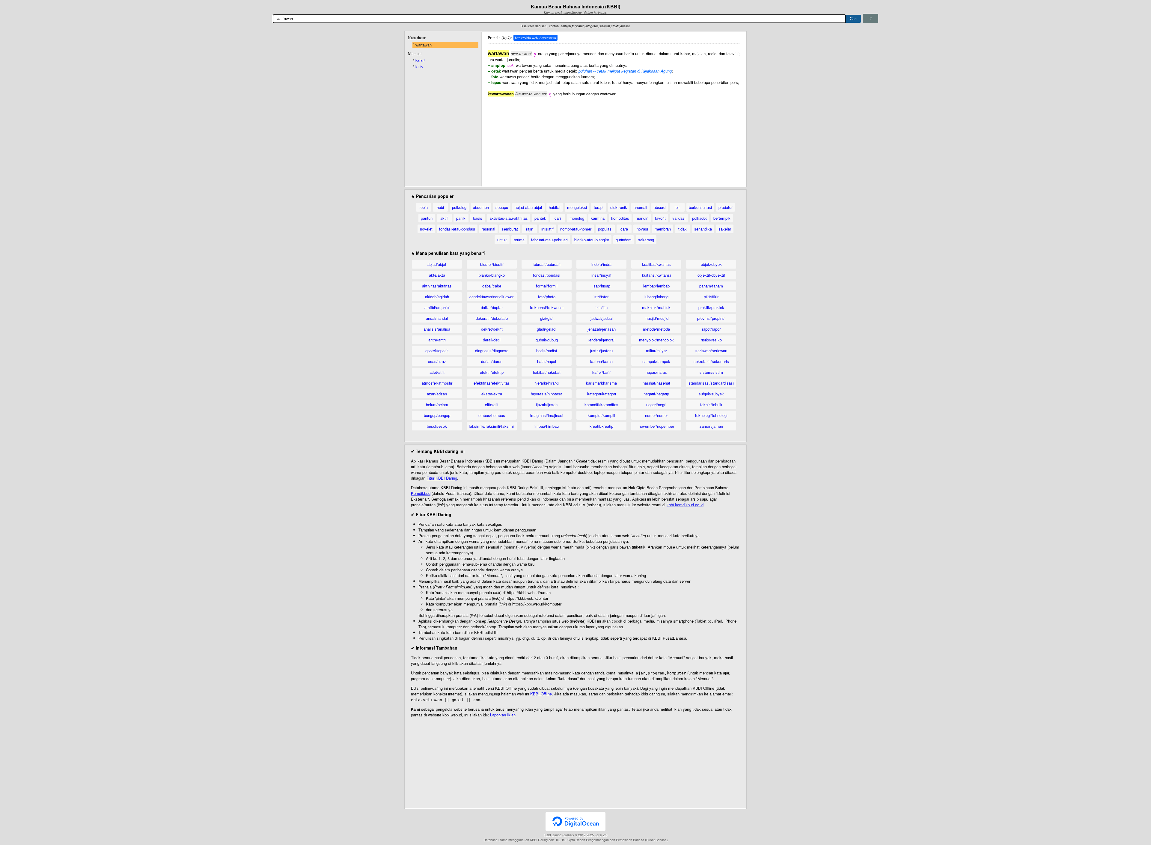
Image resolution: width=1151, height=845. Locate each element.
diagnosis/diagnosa (491, 350)
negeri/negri (656, 404)
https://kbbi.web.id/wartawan (535, 37)
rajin (529, 229)
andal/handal (437, 318)
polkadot (699, 218)
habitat (555, 207)
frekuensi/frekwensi (547, 307)
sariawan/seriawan (711, 350)
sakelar (724, 229)
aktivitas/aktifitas (437, 286)
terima (519, 239)
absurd (659, 207)
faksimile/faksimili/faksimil (492, 426)
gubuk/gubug (547, 340)
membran (663, 229)
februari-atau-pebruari (549, 239)
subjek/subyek (711, 394)
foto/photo (546, 296)
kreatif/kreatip (601, 426)
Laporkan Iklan (503, 715)
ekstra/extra (491, 394)
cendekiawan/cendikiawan (491, 296)
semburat (510, 229)
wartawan (423, 45)
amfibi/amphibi (437, 307)
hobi (440, 207)
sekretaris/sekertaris (711, 361)
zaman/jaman (711, 426)
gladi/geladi (546, 329)
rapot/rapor (711, 329)
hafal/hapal (546, 361)
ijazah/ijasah (547, 404)
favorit (660, 218)
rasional (488, 229)
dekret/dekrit (492, 329)
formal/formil (547, 286)
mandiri (642, 218)
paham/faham (711, 286)
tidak (682, 229)
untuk (502, 239)
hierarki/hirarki (546, 383)
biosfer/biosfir (492, 264)
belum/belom (437, 404)
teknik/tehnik (711, 404)
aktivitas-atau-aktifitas (508, 218)
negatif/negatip (656, 394)
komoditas (620, 218)
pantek (540, 218)
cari (558, 218)
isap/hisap (601, 286)
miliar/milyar (656, 350)
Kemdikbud (420, 493)
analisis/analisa (437, 329)
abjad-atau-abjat (528, 207)
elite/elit (491, 404)
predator (725, 207)
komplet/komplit (601, 415)
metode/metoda (656, 329)
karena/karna (601, 361)
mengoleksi (577, 207)
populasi (605, 229)
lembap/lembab (656, 286)
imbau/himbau (546, 426)
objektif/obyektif (711, 275)
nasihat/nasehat (656, 383)
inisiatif (547, 229)
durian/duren (491, 361)
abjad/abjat (436, 264)
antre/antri (437, 340)
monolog (577, 218)
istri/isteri (601, 296)
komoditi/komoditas (601, 404)
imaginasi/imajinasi (546, 415)
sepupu (501, 207)
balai (420, 61)
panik (460, 218)
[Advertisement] (614, 138)
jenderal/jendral (601, 340)
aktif (444, 218)
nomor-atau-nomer (575, 229)
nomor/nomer (656, 415)
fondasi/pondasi (546, 275)
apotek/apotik (437, 350)
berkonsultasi (700, 207)
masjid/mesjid (656, 318)
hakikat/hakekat (547, 372)
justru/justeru (601, 350)
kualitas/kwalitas (656, 264)
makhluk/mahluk (656, 307)
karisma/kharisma (601, 383)
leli (677, 207)
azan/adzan (437, 394)
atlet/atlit (437, 372)
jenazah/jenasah (601, 329)
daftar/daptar (492, 307)
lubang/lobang (656, 296)
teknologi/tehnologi (711, 415)
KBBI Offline (541, 694)
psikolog (459, 207)
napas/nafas (656, 372)
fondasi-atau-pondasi (457, 229)
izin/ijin (602, 307)
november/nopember (656, 426)
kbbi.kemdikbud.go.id (685, 504)
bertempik (721, 218)
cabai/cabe (491, 286)
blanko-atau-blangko (591, 239)
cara (624, 229)
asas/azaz (437, 361)
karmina (598, 218)
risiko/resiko (711, 340)
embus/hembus (491, 415)
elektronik (618, 207)
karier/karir (601, 372)
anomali (640, 207)
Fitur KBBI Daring (442, 478)
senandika (703, 229)
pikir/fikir (711, 296)
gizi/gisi (546, 318)
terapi (598, 207)
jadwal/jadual (601, 318)
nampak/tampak (656, 361)
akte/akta (437, 275)
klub (419, 67)
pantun (427, 218)
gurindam (624, 239)
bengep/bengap (437, 415)
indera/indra (601, 264)
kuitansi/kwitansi (656, 275)
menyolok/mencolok (656, 340)
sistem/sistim (711, 372)
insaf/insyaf (601, 275)
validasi (679, 218)
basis (477, 218)
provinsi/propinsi (711, 318)
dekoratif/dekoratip (492, 318)
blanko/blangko (492, 275)
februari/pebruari (547, 264)
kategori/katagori (601, 394)
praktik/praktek (711, 307)
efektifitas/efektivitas (492, 383)
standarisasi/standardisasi (711, 383)
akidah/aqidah (437, 296)
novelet (426, 229)
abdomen (481, 207)
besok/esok (437, 426)
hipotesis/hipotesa (546, 394)
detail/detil (492, 340)
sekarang (646, 239)
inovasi (642, 229)
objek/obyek (711, 264)
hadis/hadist (546, 350)
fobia (423, 207)
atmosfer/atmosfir (437, 383)
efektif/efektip (492, 372)
